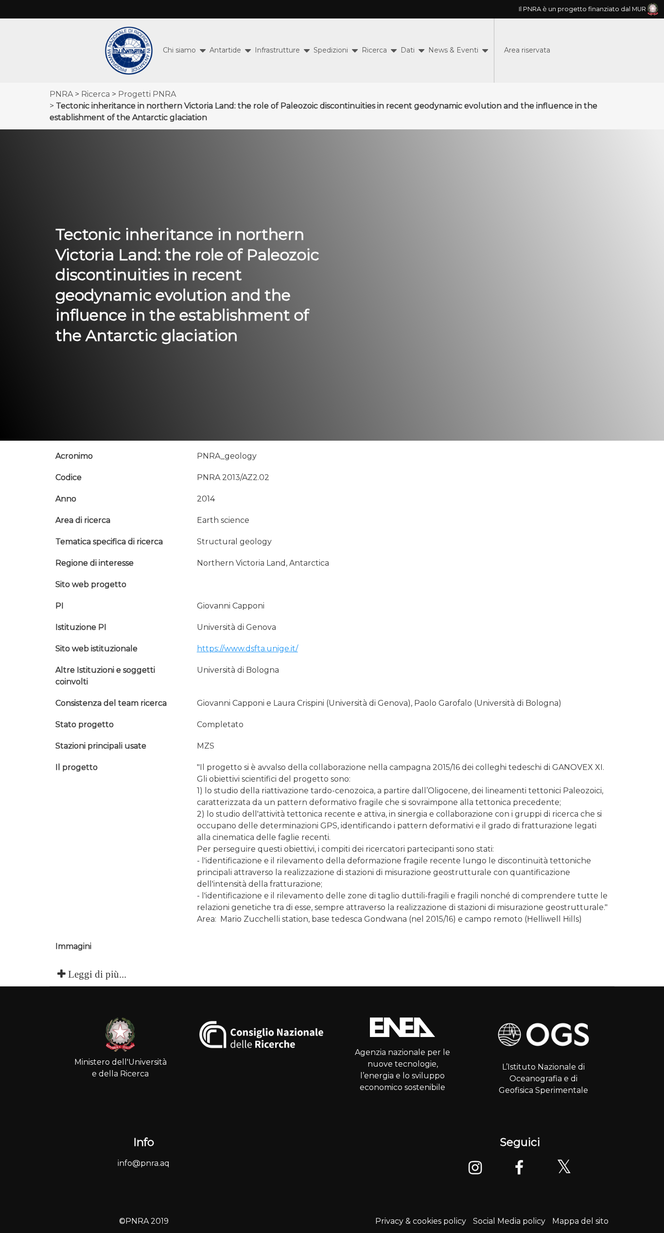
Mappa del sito (580, 1221)
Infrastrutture (277, 50)
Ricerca (374, 50)
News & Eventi (453, 50)
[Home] (129, 50)
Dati (408, 50)
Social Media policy (509, 1221)
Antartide (225, 50)
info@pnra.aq (144, 1163)
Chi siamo (179, 50)
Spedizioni (331, 50)
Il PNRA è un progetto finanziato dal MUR (583, 9)
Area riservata (527, 50)
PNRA (61, 94)
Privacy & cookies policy (420, 1221)
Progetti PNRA (147, 94)
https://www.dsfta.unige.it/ (247, 648)
